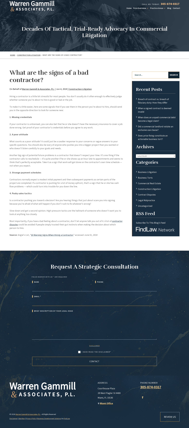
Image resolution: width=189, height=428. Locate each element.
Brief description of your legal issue (53, 311)
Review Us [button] (170, 417)
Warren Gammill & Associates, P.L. (38, 89)
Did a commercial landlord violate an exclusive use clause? (155, 128)
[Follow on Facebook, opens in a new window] (142, 397)
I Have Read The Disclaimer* (96, 352)
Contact (176, 8)
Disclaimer (94, 346)
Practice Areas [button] (156, 8)
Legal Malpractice (146, 200)
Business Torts (145, 177)
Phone (100, 282)
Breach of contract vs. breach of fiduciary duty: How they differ (153, 101)
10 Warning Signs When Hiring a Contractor (52, 234)
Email (37, 296)
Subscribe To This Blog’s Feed (150, 222)
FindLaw (67, 418)
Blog (169, 8)
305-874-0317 (170, 4)
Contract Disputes (147, 194)
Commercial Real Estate (149, 183)
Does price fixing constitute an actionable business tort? (153, 137)
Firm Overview (139, 8)
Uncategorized (145, 205)
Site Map (22, 418)
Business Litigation (147, 172)
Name (36, 282)
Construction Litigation (80, 89)
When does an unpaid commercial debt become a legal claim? (157, 119)
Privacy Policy (31, 418)
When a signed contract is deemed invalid (154, 110)
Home (129, 8)
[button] (186, 409)
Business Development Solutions (49, 418)
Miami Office (106, 403)
